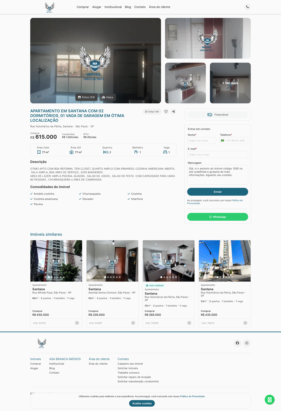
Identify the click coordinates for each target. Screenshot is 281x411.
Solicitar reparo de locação (134, 377)
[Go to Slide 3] (55, 277)
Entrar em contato (199, 129)
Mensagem (194, 162)
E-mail (192, 148)
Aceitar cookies (142, 403)
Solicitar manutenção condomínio (138, 381)
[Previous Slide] (33, 261)
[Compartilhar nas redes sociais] (173, 111)
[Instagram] (247, 343)
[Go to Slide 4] (58, 277)
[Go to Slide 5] (60, 277)
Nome (192, 134)
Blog (128, 7)
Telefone (226, 134)
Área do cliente (159, 7)
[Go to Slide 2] (52, 277)
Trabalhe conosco (129, 372)
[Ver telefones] (247, 7)
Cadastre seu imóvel (130, 363)
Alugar (96, 7)
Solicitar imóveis (128, 368)
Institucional (113, 7)
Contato (140, 7)
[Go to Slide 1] (49, 277)
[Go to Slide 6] (63, 277)
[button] (56, 261)
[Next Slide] (78, 261)
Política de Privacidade (192, 396)
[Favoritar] (166, 111)
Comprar (83, 7)
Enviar (218, 191)
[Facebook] (237, 343)
